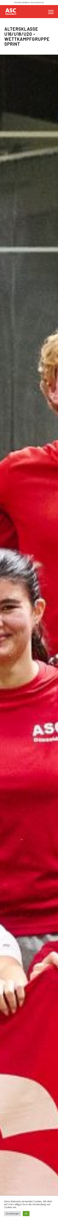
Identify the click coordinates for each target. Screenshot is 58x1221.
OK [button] (26, 1213)
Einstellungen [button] (12, 1213)
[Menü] (49, 11)
